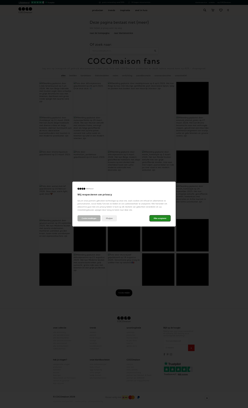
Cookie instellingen (89, 218)
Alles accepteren (160, 218)
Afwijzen (109, 218)
